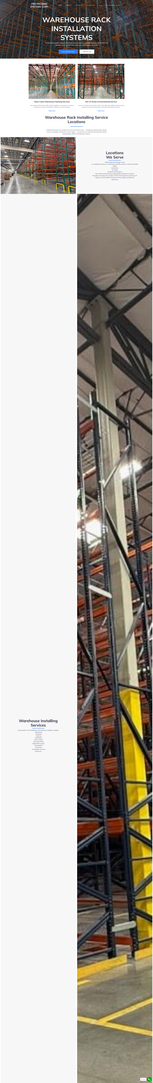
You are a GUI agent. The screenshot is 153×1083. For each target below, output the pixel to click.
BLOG (100, 5)
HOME (60, 5)
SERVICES (69, 5)
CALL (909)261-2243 (112, 5)
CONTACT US (90, 5)
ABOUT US (79, 5)
